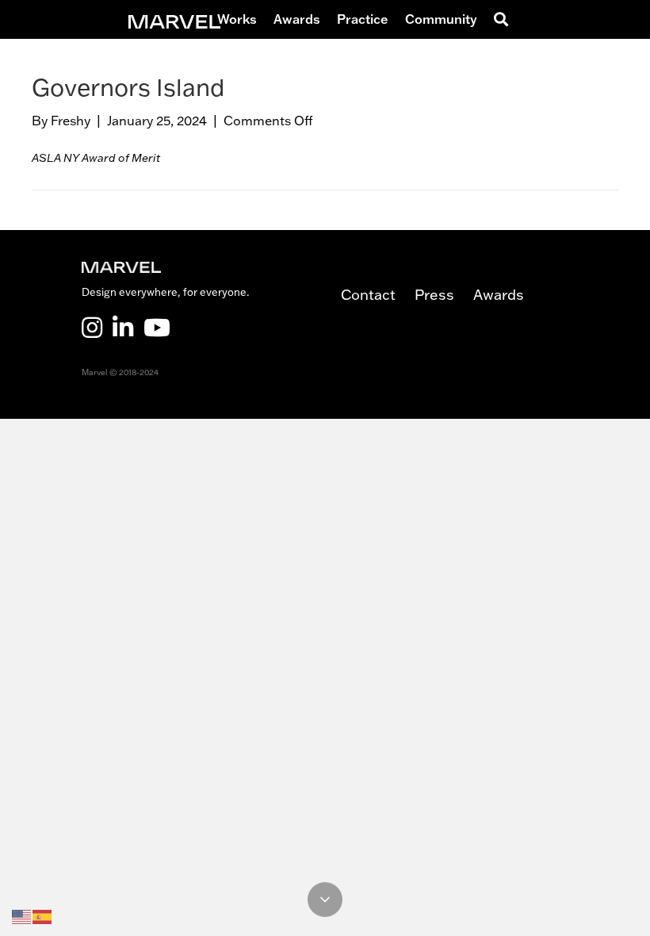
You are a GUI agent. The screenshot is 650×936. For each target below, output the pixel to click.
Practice (362, 19)
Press (444, 295)
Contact (378, 295)
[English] (22, 916)
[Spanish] (42, 916)
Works (237, 19)
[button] (504, 19)
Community (441, 19)
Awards (296, 19)
